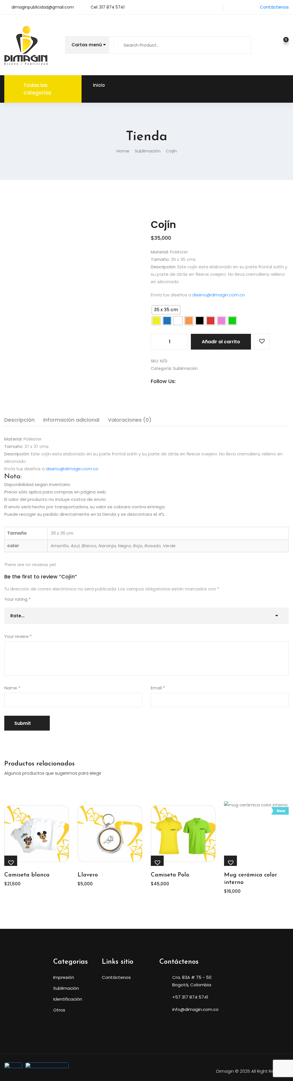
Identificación (67, 999)
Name (12, 688)
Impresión (63, 977)
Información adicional (71, 419)
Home (122, 151)
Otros (59, 1010)
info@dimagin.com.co (195, 1009)
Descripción (19, 419)
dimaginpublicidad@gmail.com (42, 7)
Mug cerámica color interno (250, 878)
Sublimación (148, 151)
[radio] (166, 310)
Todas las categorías (37, 89)
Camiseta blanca (27, 875)
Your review (18, 636)
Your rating (17, 599)
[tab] (19, 420)
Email (158, 688)
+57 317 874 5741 (190, 997)
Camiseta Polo (170, 875)
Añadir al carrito (221, 341)
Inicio (99, 85)
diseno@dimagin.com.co (218, 295)
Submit (22, 723)
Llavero (88, 875)
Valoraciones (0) (129, 419)
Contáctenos (274, 7)
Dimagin (225, 1071)
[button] (262, 342)
